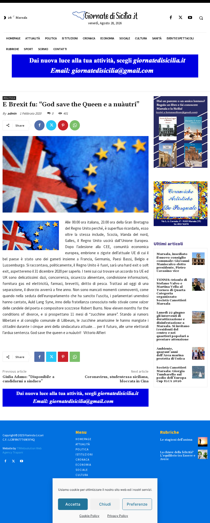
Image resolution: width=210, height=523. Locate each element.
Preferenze (137, 504)
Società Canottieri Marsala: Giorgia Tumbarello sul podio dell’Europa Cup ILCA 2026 (171, 374)
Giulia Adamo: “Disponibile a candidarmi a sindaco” (28, 379)
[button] (201, 18)
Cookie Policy (89, 516)
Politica (9, 98)
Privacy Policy (117, 516)
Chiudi (105, 504)
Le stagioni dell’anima (176, 440)
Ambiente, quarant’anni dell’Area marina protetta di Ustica (170, 354)
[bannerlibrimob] (180, 166)
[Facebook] (170, 17)
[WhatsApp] (75, 125)
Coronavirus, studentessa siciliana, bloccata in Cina (117, 379)
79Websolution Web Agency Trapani (22, 450)
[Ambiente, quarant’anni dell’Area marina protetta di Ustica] (198, 353)
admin (11, 113)
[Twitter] (180, 17)
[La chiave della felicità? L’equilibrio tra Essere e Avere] (202, 454)
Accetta (72, 504)
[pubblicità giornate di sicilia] (105, 76)
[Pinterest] (63, 125)
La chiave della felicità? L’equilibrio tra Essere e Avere (177, 455)
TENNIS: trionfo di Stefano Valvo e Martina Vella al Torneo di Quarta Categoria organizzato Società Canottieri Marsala (171, 291)
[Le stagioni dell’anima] (202, 442)
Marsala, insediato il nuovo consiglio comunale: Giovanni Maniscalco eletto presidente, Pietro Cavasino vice (172, 262)
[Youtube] (189, 17)
